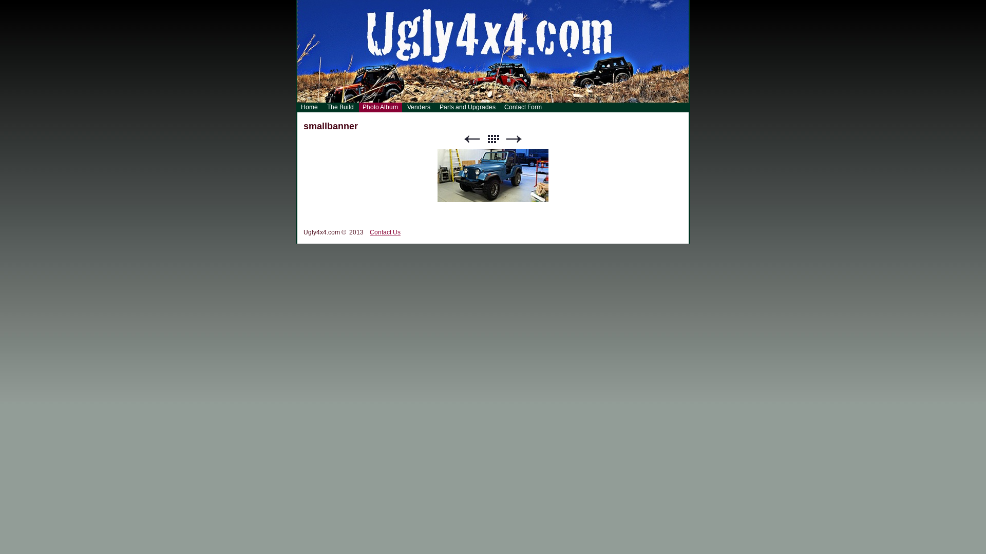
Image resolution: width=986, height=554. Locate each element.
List (493, 139)
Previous (472, 139)
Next (514, 139)
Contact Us (385, 232)
